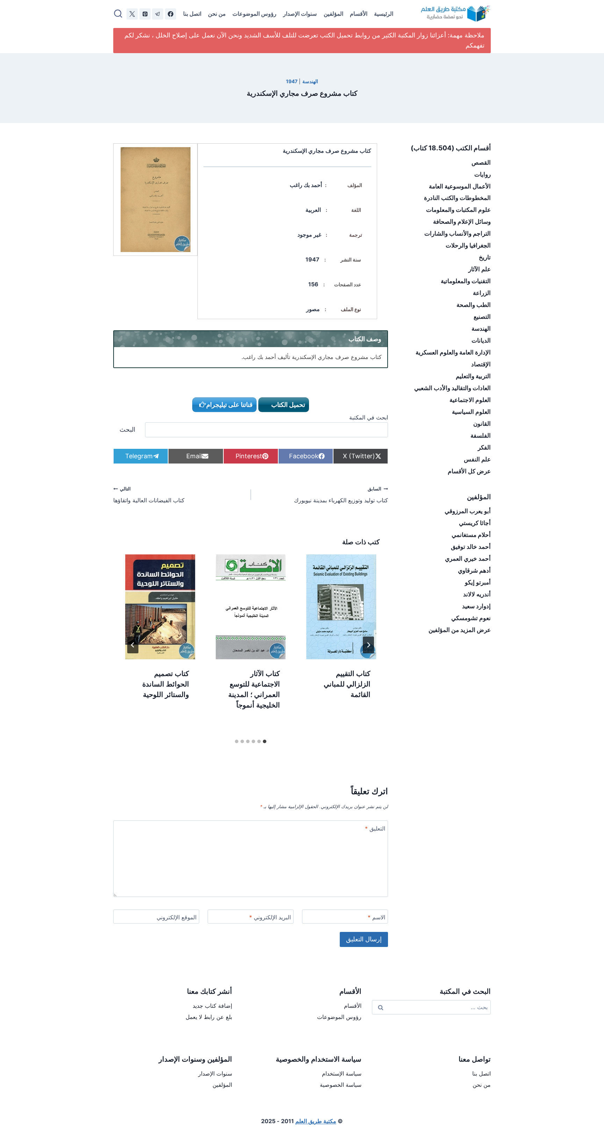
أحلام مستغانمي (471, 534)
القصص (481, 162)
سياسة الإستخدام (341, 1073)
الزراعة (482, 292)
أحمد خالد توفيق (471, 546)
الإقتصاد (481, 364)
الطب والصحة (473, 304)
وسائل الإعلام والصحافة (462, 221)
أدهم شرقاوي (474, 570)
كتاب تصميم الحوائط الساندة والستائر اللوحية (165, 684)
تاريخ (485, 257)
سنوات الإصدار (300, 13)
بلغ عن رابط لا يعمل (209, 1016)
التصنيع (482, 316)
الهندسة (310, 81)
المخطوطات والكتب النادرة (457, 197)
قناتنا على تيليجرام (229, 404)
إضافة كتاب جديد (212, 1005)
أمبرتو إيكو (478, 582)
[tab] (264, 741)
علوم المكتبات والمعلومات (458, 209)
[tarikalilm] (157, 14)
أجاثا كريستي (475, 522)
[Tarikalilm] (170, 14)
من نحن (217, 13)
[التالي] (132, 645)
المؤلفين (333, 13)
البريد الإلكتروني (270, 917)
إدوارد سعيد (476, 606)
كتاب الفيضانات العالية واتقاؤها (149, 495)
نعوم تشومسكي (471, 618)
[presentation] (341, 606)
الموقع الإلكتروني (176, 917)
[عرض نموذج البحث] (118, 14)
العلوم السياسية (471, 411)
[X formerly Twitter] (132, 14)
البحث (127, 429)
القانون (482, 423)
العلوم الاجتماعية (470, 399)
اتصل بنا (192, 13)
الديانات (481, 340)
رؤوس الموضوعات (254, 13)
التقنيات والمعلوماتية (466, 281)
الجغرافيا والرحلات (468, 245)
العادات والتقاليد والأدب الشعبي (452, 388)
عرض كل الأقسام (469, 471)
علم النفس (477, 459)
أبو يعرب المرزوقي (468, 511)
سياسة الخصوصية (340, 1084)
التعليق (375, 828)
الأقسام (358, 13)
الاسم (376, 917)
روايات (482, 174)
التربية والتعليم (473, 376)
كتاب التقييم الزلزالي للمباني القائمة (347, 684)
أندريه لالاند (477, 594)
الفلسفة (480, 435)
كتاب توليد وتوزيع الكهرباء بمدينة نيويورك (341, 495)
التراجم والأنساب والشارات (457, 233)
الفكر (484, 447)
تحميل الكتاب (287, 404)
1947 (291, 81)
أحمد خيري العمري (468, 558)
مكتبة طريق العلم (315, 1121)
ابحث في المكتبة (368, 417)
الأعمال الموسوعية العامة (460, 186)
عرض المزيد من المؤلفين (460, 629)
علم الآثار (479, 269)
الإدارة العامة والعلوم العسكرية (453, 352)
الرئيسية (383, 13)
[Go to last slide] (368, 645)
